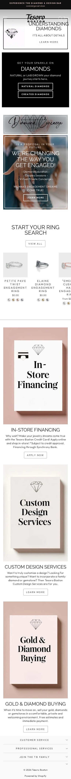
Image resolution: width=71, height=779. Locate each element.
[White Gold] (64, 303)
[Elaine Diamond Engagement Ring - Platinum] (47, 299)
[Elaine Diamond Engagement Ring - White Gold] (38, 299)
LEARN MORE (35, 592)
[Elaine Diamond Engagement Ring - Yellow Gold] (43, 299)
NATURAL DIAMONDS (35, 86)
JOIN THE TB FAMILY (35, 757)
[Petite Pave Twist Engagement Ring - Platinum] (22, 299)
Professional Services (34, 748)
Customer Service (34, 739)
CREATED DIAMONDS (35, 94)
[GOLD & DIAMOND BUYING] (35, 649)
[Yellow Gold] (68, 303)
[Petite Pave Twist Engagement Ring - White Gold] (9, 299)
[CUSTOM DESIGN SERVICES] (35, 512)
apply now (35, 455)
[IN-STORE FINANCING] (35, 375)
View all (35, 243)
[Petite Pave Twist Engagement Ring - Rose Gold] (17, 299)
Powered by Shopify (35, 775)
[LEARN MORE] (35, 172)
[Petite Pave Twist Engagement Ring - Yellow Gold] (13, 299)
